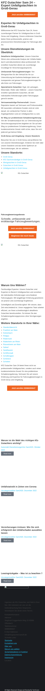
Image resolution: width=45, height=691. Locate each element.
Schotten (6, 362)
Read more (7, 453)
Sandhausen (8, 350)
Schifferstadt (8, 353)
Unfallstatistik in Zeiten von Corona (18, 486)
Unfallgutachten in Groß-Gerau (15, 168)
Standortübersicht (10, 327)
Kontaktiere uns (11, 643)
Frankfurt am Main (10, 330)
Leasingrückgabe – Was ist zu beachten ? (21, 573)
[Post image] (22, 438)
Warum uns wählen (12, 649)
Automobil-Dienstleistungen (11, 447)
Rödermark (7, 339)
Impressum (9, 658)
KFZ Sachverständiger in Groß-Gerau (17, 160)
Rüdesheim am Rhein (11, 342)
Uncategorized (6, 491)
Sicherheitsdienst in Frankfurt (16, 652)
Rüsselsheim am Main (12, 344)
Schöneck (7, 359)
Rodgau (6, 336)
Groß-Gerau (8, 157)
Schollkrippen (8, 356)
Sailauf (5, 347)
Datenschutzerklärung (13, 655)
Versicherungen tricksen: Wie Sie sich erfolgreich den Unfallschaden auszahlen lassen (21, 530)
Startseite (8, 640)
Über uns (8, 646)
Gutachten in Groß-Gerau (13, 165)
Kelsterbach (7, 333)
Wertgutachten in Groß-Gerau (14, 163)
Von (26, 447)
